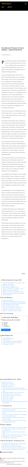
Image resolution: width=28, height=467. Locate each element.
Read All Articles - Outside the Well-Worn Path (13, 449)
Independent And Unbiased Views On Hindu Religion (14, 303)
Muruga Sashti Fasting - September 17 (11, 290)
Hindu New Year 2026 (7, 386)
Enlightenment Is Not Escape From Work (11, 445)
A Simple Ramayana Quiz (8, 338)
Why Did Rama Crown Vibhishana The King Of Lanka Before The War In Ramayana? (14, 409)
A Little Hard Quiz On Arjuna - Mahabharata (12, 341)
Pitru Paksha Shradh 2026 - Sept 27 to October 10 (13, 392)
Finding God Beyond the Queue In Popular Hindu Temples (15, 427)
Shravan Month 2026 (7, 294)
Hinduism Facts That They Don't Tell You (11, 309)
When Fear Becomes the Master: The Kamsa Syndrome (14, 448)
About (3, 7)
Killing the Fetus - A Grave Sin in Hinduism (12, 436)
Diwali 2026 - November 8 (8, 397)
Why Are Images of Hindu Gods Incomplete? (12, 446)
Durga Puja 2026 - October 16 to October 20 (12, 395)
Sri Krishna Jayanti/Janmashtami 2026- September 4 (14, 388)
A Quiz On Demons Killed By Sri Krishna (12, 342)
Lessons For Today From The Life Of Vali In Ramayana (14, 420)
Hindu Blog (6, 4)
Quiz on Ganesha (6, 339)
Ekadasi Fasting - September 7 (9, 285)
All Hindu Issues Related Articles (10, 438)
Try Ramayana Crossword (8, 344)
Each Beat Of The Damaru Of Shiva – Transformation (14, 443)
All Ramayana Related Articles (9, 422)
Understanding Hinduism (8, 300)
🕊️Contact (9, 7)
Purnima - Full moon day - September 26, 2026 (13, 291)
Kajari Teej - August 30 (8, 382)
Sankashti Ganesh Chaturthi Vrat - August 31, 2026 (14, 282)
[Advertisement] (14, 26)
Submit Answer (5, 329)
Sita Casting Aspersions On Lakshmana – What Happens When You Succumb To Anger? (15, 415)
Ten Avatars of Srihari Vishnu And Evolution (12, 307)
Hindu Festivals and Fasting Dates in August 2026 (13, 293)
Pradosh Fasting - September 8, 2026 (10, 287)
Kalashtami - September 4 (8, 284)
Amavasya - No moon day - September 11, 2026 (13, 288)
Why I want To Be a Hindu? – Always (11, 306)
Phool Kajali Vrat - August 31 (9, 385)
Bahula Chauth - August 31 (8, 383)
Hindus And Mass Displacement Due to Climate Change (15, 435)
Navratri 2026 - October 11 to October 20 (11, 394)
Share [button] (23, 273)
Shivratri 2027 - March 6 (8, 398)
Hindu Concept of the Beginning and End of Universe (14, 301)
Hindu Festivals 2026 (7, 400)
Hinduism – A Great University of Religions (12, 310)
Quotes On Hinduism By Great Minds (11, 304)
